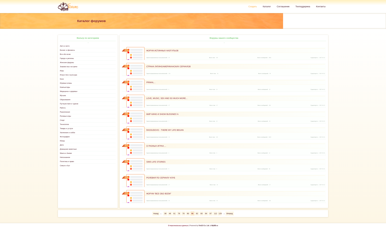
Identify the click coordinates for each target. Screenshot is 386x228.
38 (165, 214)
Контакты (321, 6)
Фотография (65, 137)
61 (174, 214)
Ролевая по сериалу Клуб (160, 178)
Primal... (151, 82)
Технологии (64, 124)
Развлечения (65, 112)
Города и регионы (67, 58)
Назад (156, 214)
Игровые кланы (66, 83)
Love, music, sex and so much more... (167, 98)
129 (220, 214)
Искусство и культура (68, 75)
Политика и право (67, 161)
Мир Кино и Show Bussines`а (162, 114)
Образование (65, 100)
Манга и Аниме (66, 153)
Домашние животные (68, 149)
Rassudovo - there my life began (165, 130)
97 (211, 214)
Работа (62, 108)
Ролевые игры (65, 116)
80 (188, 214)
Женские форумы (67, 62)
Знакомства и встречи (68, 67)
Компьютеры (65, 87)
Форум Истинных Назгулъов (162, 50)
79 (183, 214)
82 (197, 214)
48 (170, 214)
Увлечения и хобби (67, 133)
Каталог (267, 6)
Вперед (229, 214)
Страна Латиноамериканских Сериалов (168, 66)
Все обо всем (65, 54)
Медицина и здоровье (68, 91)
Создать (252, 6)
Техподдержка (302, 6)
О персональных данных (178, 225)
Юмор (62, 141)
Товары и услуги (66, 128)
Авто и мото (64, 46)
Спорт (62, 120)
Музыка (63, 95)
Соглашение (283, 6)
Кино (62, 79)
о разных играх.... (156, 146)
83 (202, 214)
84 (206, 214)
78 (179, 214)
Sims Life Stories (155, 162)
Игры (62, 71)
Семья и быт (65, 166)
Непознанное (65, 157)
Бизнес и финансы (67, 50)
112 (215, 214)
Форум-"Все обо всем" (158, 193)
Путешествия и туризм (69, 104)
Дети (62, 145)
